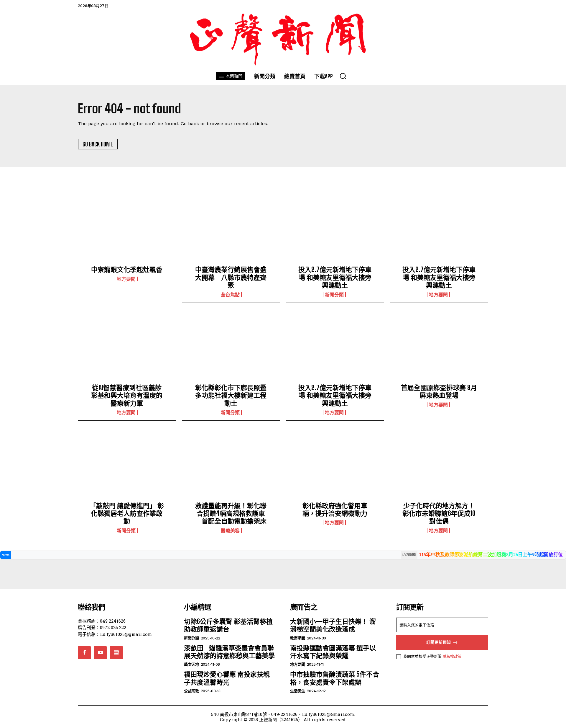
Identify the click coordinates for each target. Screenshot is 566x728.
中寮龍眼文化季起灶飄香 (126, 269)
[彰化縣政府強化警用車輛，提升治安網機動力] (335, 466)
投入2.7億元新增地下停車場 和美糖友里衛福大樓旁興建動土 (334, 277)
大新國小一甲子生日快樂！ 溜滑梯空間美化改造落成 (333, 625)
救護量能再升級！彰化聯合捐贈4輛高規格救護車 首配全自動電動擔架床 (230, 513)
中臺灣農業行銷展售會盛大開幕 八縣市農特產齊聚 (230, 277)
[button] (343, 76)
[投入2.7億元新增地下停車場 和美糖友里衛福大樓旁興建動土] (335, 230)
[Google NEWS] (116, 652)
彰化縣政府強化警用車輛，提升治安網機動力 (334, 509)
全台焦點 (230, 294)
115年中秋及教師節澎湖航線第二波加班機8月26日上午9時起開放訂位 (491, 555)
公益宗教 (191, 691)
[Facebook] (84, 652)
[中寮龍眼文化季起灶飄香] (127, 230)
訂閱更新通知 (438, 642)
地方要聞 (126, 279)
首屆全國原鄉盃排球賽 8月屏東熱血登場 (439, 391)
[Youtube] (100, 652)
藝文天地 (191, 664)
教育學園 (297, 638)
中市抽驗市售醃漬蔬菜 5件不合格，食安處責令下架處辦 (334, 678)
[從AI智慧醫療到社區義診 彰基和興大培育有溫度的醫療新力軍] (127, 348)
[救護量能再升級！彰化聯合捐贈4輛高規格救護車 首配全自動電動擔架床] (231, 466)
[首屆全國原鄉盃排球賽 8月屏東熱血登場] (439, 348)
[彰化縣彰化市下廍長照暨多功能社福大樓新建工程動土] (231, 348)
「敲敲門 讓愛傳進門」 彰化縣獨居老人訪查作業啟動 (127, 513)
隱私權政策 (452, 656)
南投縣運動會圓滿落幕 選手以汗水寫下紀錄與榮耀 (333, 652)
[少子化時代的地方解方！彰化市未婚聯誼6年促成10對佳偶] (439, 466)
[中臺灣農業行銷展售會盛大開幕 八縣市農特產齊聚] (231, 230)
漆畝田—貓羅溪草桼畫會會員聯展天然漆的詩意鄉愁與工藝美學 (229, 652)
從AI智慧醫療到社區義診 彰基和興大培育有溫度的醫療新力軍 (129, 395)
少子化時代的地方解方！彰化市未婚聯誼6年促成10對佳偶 (438, 513)
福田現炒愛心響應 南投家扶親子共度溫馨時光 (227, 678)
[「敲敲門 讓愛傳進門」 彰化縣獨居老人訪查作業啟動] (127, 466)
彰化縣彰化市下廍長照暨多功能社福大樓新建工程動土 (230, 395)
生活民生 (297, 691)
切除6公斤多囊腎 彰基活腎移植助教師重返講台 (228, 625)
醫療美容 (230, 530)
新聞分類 (334, 294)
